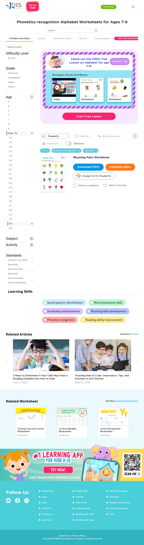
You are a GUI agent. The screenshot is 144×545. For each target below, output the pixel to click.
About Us (46, 508)
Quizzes (83, 38)
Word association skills (108, 302)
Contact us (47, 514)
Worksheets (47, 490)
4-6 (10, 169)
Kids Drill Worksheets (129, 38)
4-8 (10, 178)
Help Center (81, 502)
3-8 (10, 155)
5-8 (10, 196)
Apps (44, 496)
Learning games (102, 38)
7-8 (10, 219)
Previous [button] (7, 361)
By (43, 136)
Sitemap (80, 496)
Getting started (83, 508)
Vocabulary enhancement (63, 311)
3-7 (10, 151)
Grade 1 (11, 82)
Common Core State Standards (17, 262)
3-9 (10, 160)
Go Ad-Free (108, 7)
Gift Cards (114, 496)
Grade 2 (11, 86)
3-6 (10, 146)
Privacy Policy (79, 535)
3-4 (10, 137)
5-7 (10, 192)
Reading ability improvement (104, 320)
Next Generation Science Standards (17, 280)
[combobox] (57, 136)
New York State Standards (15, 271)
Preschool (13, 73)
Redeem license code (120, 502)
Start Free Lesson (89, 116)
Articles (134, 334)
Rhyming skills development (108, 311)
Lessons (41, 38)
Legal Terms (64, 535)
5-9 (10, 201)
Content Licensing (118, 508)
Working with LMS (84, 514)
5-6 (10, 187)
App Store (47, 519)
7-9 (10, 223)
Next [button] (136, 361)
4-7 (10, 173)
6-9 (10, 214)
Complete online (120, 167)
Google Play (81, 490)
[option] (41, 361)
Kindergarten (14, 77)
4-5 (10, 164)
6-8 (10, 210)
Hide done (79, 143)
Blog (44, 502)
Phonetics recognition (60, 320)
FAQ (112, 514)
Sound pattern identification (65, 302)
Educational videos (62, 38)
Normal (11, 58)
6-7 (10, 205)
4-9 (10, 183)
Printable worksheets (19, 38)
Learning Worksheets (127, 401)
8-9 (10, 228)
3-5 (10, 142)
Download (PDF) (88, 167)
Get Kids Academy (118, 490)
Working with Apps (85, 519)
